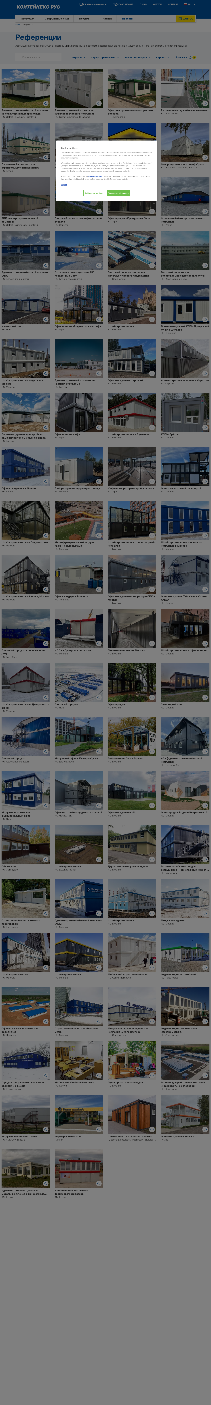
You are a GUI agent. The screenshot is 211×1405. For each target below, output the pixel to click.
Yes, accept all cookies (118, 193)
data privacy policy (95, 176)
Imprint (64, 184)
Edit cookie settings (94, 193)
